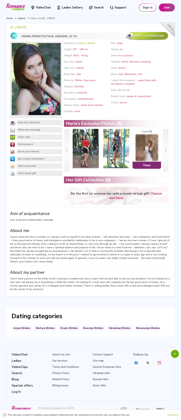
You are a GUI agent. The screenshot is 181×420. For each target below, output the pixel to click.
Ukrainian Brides (120, 328)
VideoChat (43, 7)
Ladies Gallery (72, 7)
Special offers (22, 385)
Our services (59, 361)
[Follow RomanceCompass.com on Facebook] (136, 363)
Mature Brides (45, 328)
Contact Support (103, 354)
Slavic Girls (99, 385)
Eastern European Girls (107, 367)
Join (167, 7)
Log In (16, 392)
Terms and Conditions (65, 367)
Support (120, 7)
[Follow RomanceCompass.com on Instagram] (159, 363)
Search (99, 7)
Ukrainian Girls (101, 373)
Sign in (148, 7)
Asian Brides (21, 328)
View (147, 165)
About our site (61, 354)
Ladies (16, 361)
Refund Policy (60, 379)
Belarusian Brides (148, 328)
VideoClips (20, 367)
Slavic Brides (69, 328)
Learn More (173, 414)
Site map (98, 361)
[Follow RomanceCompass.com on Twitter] (148, 363)
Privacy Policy (60, 373)
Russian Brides (93, 328)
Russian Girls (101, 379)
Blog (15, 379)
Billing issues (60, 385)
